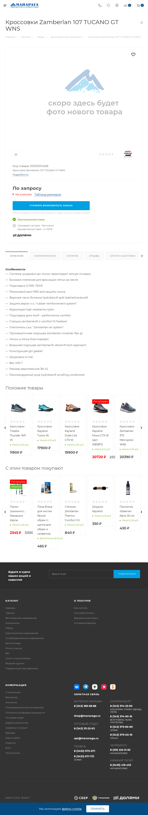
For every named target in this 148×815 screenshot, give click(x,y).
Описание (16, 256)
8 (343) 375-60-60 (121, 728)
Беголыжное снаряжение (21, 618)
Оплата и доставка (123, 256)
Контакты (11, 702)
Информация (16, 685)
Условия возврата (85, 623)
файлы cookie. (72, 809)
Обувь (9, 628)
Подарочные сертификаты (21, 668)
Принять (98, 809)
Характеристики (45, 256)
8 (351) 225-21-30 (120, 751)
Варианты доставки (86, 618)
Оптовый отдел (14, 717)
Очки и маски (13, 648)
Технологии (12, 752)
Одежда (10, 607)
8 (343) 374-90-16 (121, 719)
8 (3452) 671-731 (84, 758)
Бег (7, 653)
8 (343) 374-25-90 (126, 708)
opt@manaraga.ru (86, 738)
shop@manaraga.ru (87, 715)
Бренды (10, 732)
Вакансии (11, 697)
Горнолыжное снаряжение (21, 633)
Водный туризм (14, 663)
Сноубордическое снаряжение (24, 638)
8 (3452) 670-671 (84, 751)
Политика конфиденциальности (25, 712)
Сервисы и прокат (16, 727)
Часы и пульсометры (18, 658)
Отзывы (94, 256)
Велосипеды (13, 643)
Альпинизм (12, 623)
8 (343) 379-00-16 (121, 736)
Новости (10, 742)
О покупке (82, 600)
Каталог (12, 600)
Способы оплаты (84, 612)
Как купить (80, 607)
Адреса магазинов (16, 722)
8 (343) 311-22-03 (84, 728)
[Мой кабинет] (117, 5)
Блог (8, 747)
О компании (13, 692)
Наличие (72, 256)
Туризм (9, 612)
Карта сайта (12, 737)
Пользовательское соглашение (24, 707)
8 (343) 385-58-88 (85, 706)
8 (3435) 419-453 (120, 766)
